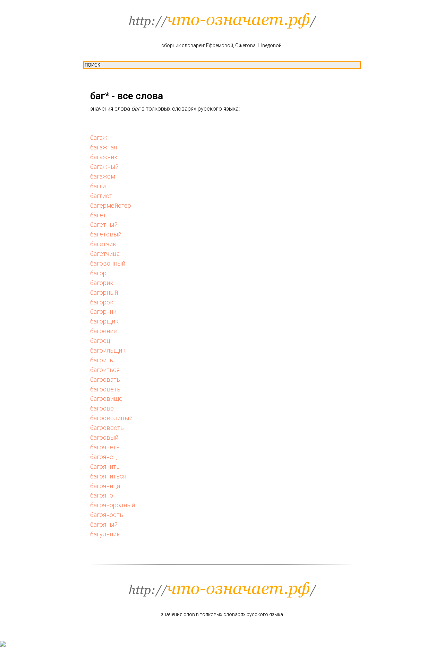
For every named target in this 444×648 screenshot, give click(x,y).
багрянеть (105, 447)
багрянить (105, 466)
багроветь (105, 389)
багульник (105, 534)
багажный (104, 166)
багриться (105, 369)
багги (98, 186)
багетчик (103, 244)
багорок (101, 302)
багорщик (104, 321)
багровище (106, 398)
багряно (101, 495)
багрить (101, 360)
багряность (106, 514)
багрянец (103, 456)
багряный (104, 524)
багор (98, 273)
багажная (103, 147)
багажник (104, 157)
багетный (104, 224)
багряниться (108, 476)
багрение (103, 331)
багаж (98, 137)
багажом (102, 176)
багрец (100, 340)
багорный (104, 292)
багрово (102, 408)
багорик (101, 282)
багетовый (105, 234)
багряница (105, 486)
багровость (107, 427)
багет (98, 215)
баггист (101, 195)
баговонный (107, 263)
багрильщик (108, 350)
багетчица (105, 253)
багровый (104, 437)
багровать (105, 379)
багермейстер (110, 205)
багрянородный (112, 505)
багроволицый (111, 418)
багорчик (103, 311)
